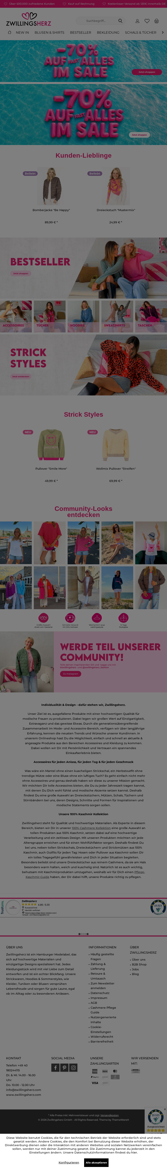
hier (134, 1152)
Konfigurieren (69, 1162)
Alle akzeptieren (96, 1162)
